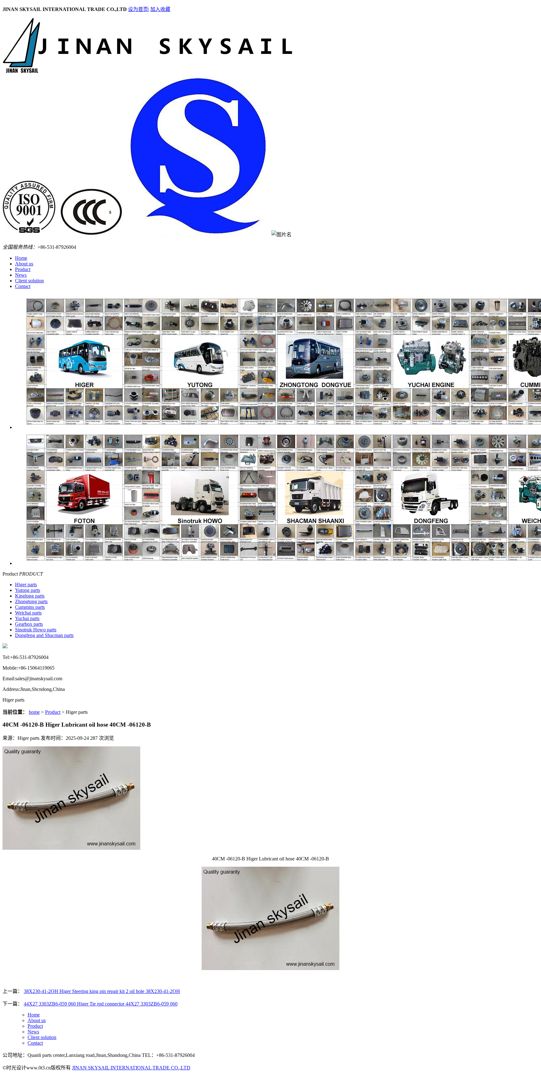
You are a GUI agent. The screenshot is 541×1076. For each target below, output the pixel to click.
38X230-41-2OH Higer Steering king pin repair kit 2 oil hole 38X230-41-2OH (102, 991)
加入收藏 (160, 9)
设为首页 (138, 9)
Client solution (29, 280)
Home (21, 258)
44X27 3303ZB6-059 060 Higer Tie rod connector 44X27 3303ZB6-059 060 (101, 1003)
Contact (22, 286)
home (34, 712)
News (21, 275)
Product (22, 269)
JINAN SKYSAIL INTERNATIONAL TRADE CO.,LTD (131, 1067)
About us (24, 263)
